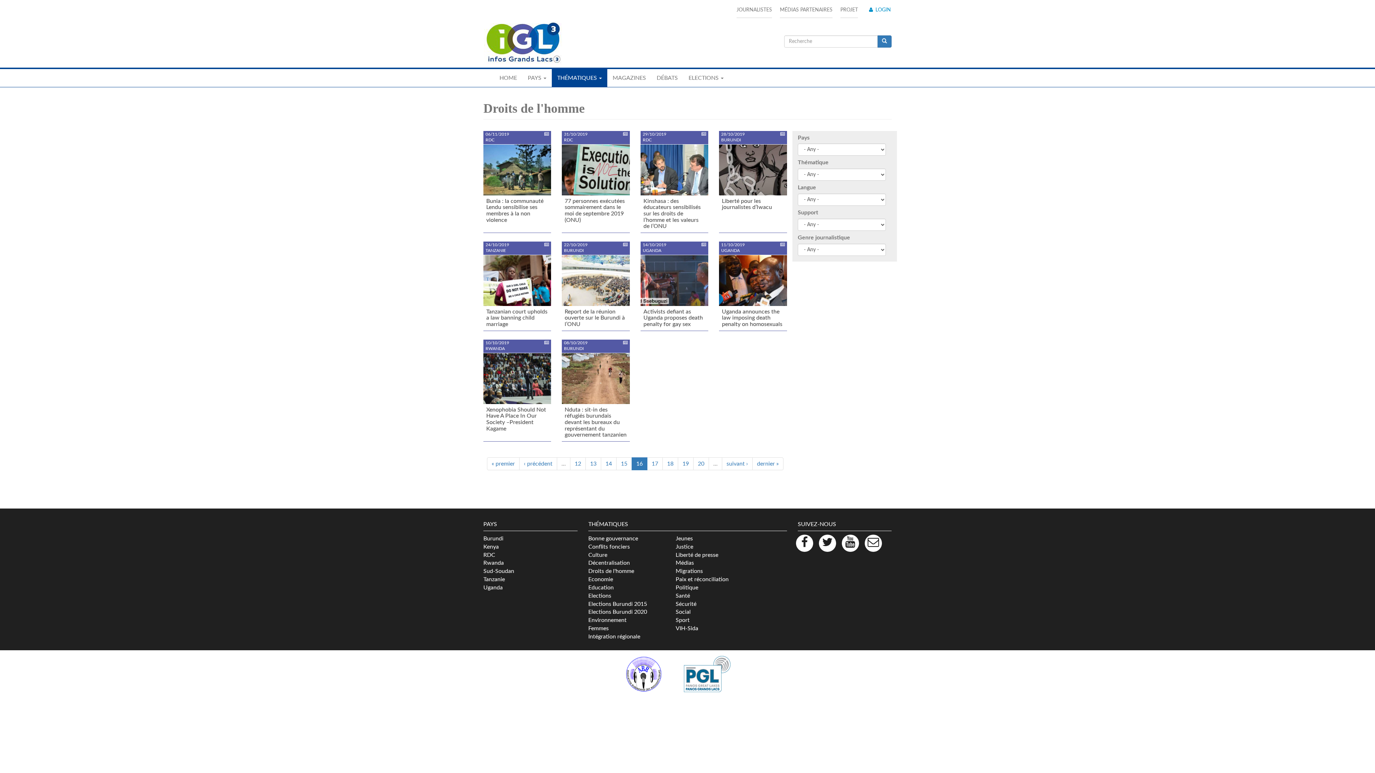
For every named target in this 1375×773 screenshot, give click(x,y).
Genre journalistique (824, 237)
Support (808, 212)
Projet (849, 10)
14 (609, 464)
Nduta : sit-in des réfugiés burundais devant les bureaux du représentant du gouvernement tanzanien (596, 422)
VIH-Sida (687, 628)
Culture (597, 555)
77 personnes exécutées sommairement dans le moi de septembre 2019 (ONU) (595, 210)
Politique (687, 587)
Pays (804, 138)
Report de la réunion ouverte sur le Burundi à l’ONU (595, 318)
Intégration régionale (614, 637)
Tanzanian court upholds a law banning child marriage (516, 318)
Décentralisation (609, 563)
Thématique (813, 162)
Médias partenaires (806, 10)
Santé (683, 596)
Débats (667, 78)
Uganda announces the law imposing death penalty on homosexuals (752, 318)
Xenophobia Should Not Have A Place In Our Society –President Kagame (516, 419)
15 (624, 464)
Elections (599, 596)
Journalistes (754, 10)
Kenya (491, 547)
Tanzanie (494, 579)
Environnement (607, 620)
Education (601, 587)
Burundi (493, 538)
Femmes (598, 628)
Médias (685, 563)
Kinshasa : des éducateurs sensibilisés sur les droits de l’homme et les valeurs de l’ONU (672, 213)
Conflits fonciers (609, 547)
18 (670, 464)
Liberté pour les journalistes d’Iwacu (747, 204)
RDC (489, 555)
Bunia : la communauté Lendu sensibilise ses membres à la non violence (515, 210)
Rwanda (493, 563)
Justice (684, 547)
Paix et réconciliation (702, 579)
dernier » (768, 464)
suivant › (737, 464)
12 (578, 464)
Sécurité (686, 604)
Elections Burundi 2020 (617, 612)
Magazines (629, 78)
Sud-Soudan (498, 571)
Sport (683, 620)
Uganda (493, 587)
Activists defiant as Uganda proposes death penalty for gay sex (673, 318)
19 (685, 464)
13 (593, 464)
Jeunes (684, 538)
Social (683, 612)
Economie (600, 579)
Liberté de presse (697, 555)
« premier (503, 464)
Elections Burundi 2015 (617, 604)
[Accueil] (522, 43)
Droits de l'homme (611, 571)
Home (508, 78)
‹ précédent (538, 464)
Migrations (689, 571)
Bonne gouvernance (613, 538)
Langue (807, 187)
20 (701, 464)
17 (655, 464)
